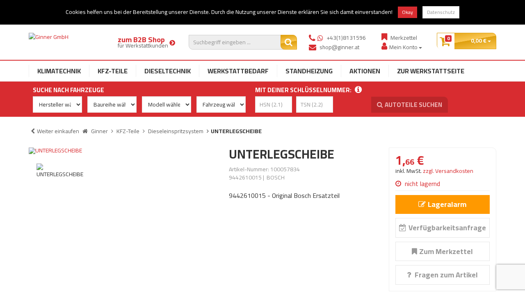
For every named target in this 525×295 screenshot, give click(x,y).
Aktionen (364, 71)
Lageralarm (447, 204)
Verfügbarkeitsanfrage (447, 227)
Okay (407, 12)
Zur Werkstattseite (430, 71)
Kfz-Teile (113, 71)
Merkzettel (403, 37)
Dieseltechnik (167, 71)
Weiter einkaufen (58, 131)
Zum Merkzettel (446, 251)
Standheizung (309, 71)
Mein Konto (404, 47)
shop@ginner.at (339, 47)
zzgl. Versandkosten (448, 171)
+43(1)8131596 (346, 37)
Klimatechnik (59, 71)
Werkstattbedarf (238, 71)
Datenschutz (441, 12)
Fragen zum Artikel (445, 274)
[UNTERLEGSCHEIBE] (123, 151)
